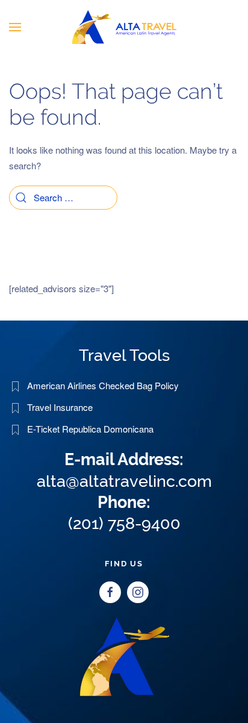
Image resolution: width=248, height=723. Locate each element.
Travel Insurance (60, 407)
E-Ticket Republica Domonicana (90, 428)
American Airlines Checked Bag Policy (103, 385)
